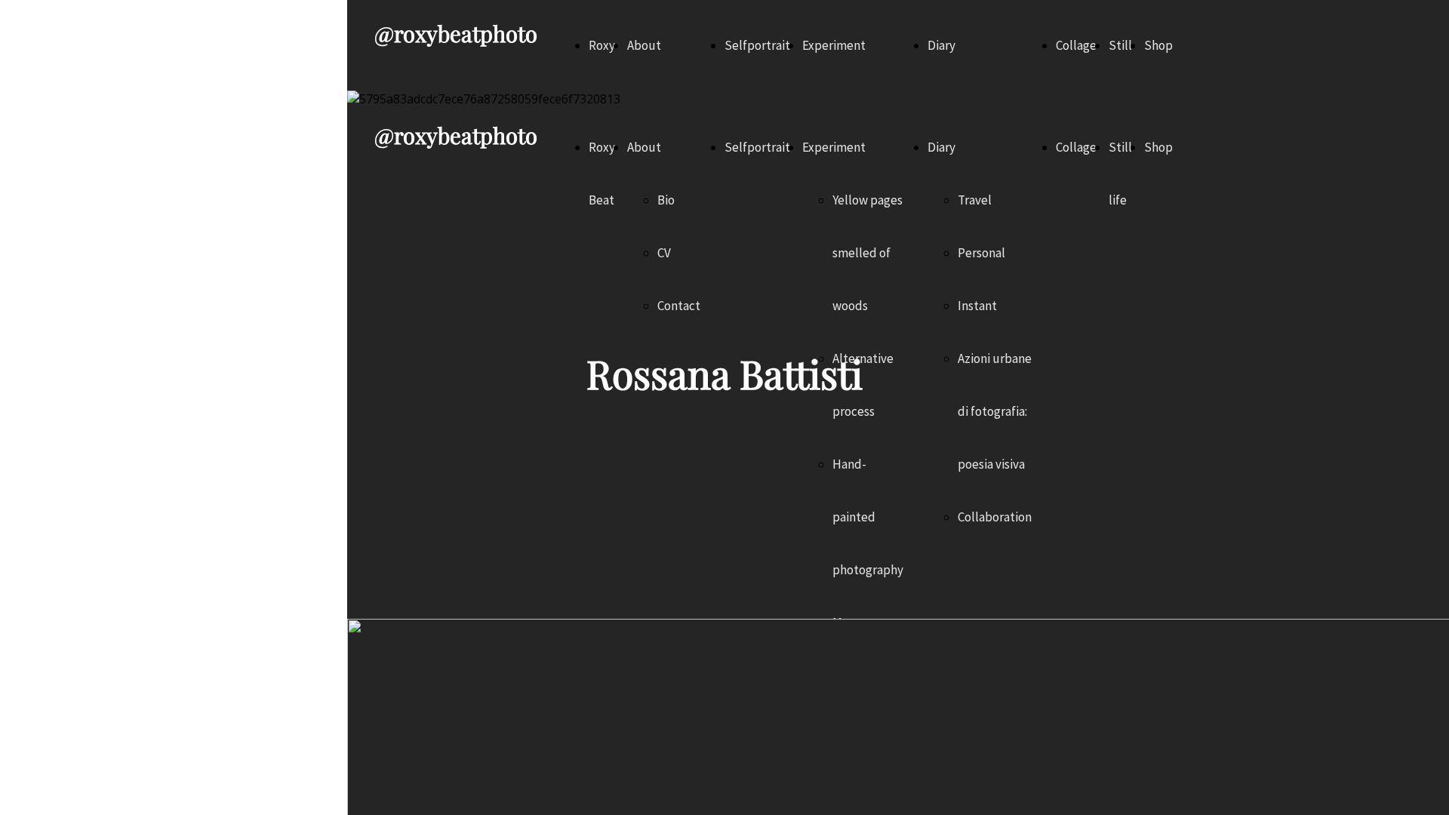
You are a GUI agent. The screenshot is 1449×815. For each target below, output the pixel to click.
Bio (666, 200)
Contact (678, 305)
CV (664, 252)
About (644, 45)
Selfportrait (757, 45)
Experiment (834, 45)
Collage (1076, 45)
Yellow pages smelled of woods (867, 253)
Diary (941, 45)
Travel (975, 200)
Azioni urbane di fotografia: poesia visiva (995, 411)
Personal (981, 252)
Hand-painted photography (867, 517)
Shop (1158, 45)
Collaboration (995, 517)
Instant (977, 305)
